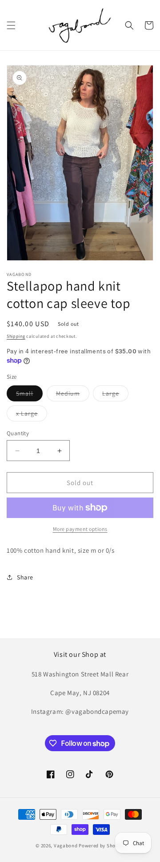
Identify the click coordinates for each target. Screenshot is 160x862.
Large (115, 395)
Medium (72, 395)
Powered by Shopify (101, 845)
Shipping (16, 336)
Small (29, 395)
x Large (31, 415)
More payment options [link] (80, 529)
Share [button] (25, 577)
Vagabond (66, 845)
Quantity (18, 433)
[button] (11, 25)
